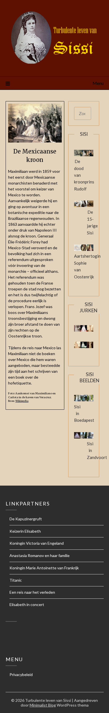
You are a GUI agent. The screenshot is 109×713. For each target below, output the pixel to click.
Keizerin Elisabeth (25, 531)
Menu (98, 83)
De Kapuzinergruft (26, 518)
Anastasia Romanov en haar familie (40, 555)
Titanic (16, 580)
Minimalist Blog (43, 705)
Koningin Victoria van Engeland (37, 543)
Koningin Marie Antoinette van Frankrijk (44, 567)
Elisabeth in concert (27, 604)
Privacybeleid (21, 674)
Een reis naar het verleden (32, 592)
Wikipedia (22, 401)
